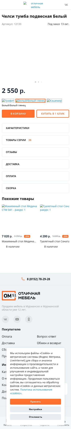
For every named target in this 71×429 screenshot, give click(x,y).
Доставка (8, 343)
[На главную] (21, 295)
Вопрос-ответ (46, 336)
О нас (6, 378)
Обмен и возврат (49, 343)
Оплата (7, 336)
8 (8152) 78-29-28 (38, 279)
